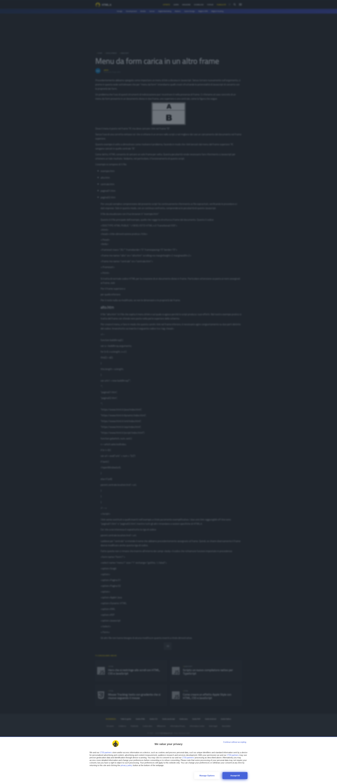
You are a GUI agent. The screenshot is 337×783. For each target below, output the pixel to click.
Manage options (207, 775)
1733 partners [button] (106, 752)
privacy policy (126, 765)
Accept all (235, 775)
